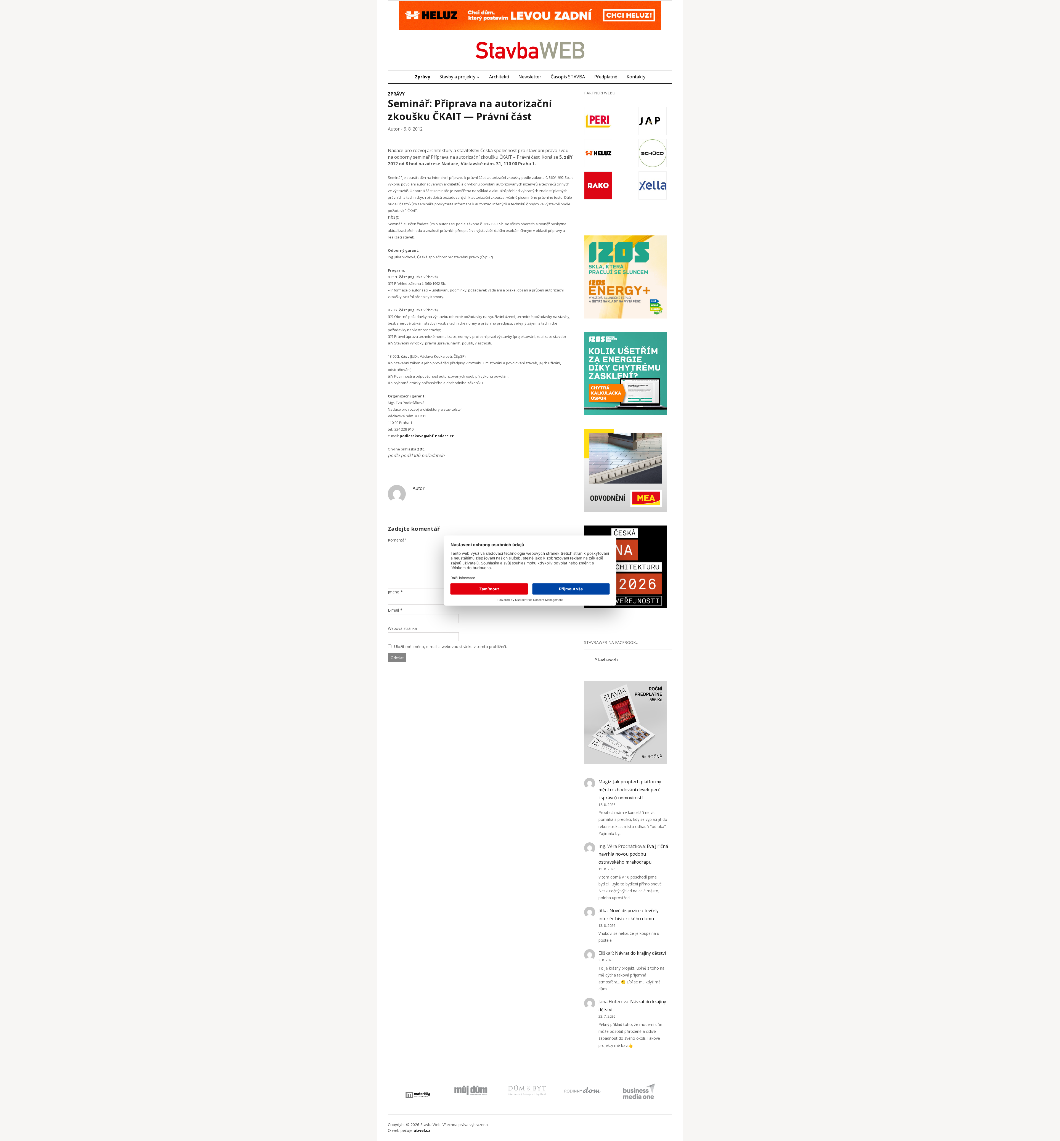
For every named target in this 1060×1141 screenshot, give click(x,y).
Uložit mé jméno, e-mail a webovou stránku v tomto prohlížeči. (450, 646)
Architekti (499, 77)
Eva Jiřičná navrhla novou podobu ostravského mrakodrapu (633, 854)
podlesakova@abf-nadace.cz (427, 435)
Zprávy (422, 77)
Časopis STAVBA (568, 77)
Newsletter (529, 77)
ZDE (420, 449)
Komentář (397, 540)
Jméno (393, 592)
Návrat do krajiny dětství (640, 953)
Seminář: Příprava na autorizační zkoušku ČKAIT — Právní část (470, 110)
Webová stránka (402, 628)
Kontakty (636, 77)
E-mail (393, 610)
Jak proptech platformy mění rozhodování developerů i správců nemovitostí (629, 790)
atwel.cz (422, 1130)
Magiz (604, 782)
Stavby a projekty (457, 77)
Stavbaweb (606, 660)
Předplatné (605, 77)
